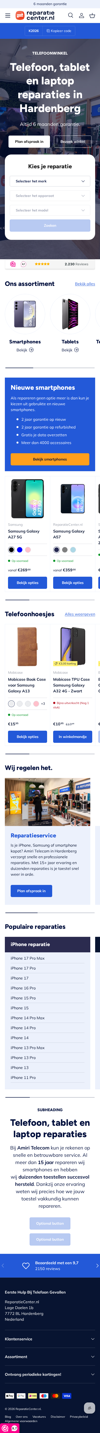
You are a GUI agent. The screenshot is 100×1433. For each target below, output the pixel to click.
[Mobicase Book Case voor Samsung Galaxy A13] (27, 646)
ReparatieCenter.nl (28, 1409)
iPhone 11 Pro (23, 1077)
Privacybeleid (79, 1416)
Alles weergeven (80, 614)
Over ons (22, 1416)
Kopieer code (61, 31)
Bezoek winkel (72, 141)
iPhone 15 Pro (23, 998)
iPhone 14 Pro (23, 1027)
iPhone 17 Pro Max (28, 958)
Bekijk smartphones (50, 459)
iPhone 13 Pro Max (28, 1047)
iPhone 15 (20, 1007)
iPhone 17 (20, 978)
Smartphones (25, 342)
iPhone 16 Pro (23, 988)
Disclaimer (58, 1416)
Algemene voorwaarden (21, 1421)
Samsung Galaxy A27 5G (24, 534)
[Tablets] (70, 314)
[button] (92, 15)
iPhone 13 (20, 1067)
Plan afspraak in (29, 141)
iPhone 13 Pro (23, 1057)
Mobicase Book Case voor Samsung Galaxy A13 (27, 685)
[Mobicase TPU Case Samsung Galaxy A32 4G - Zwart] (72, 646)
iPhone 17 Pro (23, 968)
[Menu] (7, 15)
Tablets (70, 342)
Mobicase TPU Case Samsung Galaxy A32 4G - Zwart (71, 685)
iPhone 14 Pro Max (28, 1017)
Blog (8, 1416)
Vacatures (39, 1416)
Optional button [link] (50, 1223)
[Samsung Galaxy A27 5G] (27, 498)
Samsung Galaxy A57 (69, 534)
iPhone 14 (20, 1037)
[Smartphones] (25, 314)
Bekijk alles (85, 283)
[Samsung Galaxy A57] (72, 498)
